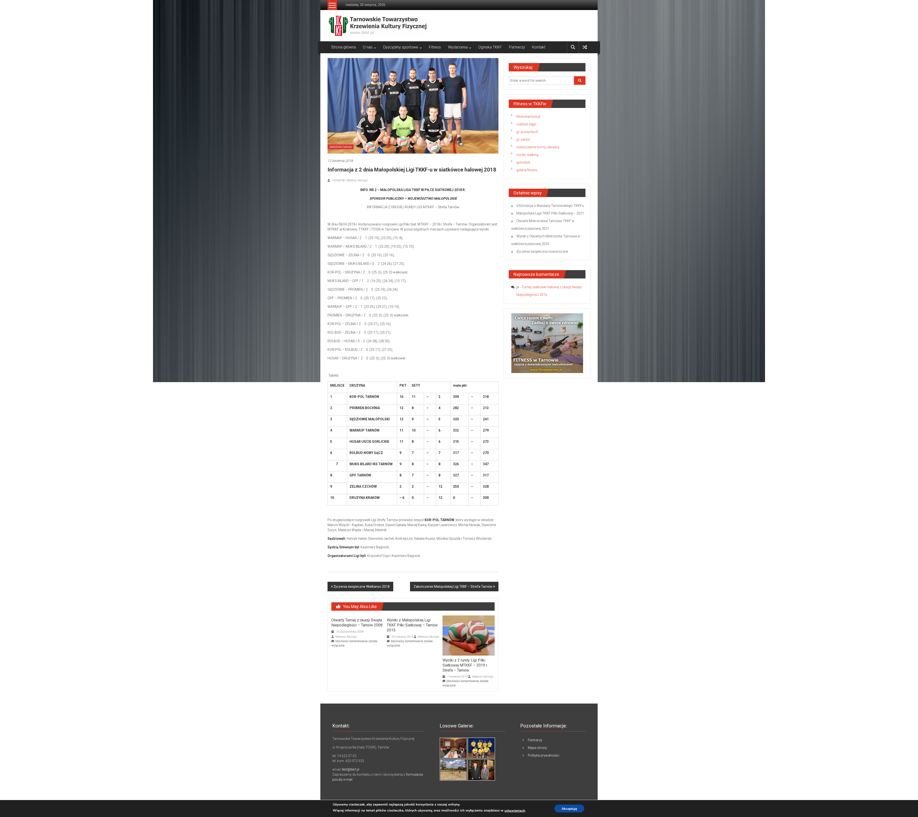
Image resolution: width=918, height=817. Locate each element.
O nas (367, 47)
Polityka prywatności (543, 755)
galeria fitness (526, 170)
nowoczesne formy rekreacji (537, 147)
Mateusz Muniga (345, 636)
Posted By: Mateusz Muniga (349, 180)
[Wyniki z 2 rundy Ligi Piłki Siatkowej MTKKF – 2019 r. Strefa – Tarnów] (469, 635)
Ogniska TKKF (490, 47)
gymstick (523, 162)
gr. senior (523, 139)
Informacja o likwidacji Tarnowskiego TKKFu (550, 206)
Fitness (435, 47)
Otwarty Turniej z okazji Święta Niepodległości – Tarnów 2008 (356, 622)
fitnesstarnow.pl (528, 116)
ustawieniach (514, 810)
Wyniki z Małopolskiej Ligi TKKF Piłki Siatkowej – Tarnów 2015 (412, 625)
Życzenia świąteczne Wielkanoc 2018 (361, 586)
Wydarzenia (458, 47)
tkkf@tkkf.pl (350, 769)
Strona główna (343, 47)
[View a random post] (585, 47)
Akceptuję (569, 808)
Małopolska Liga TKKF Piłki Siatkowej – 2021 (550, 213)
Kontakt (538, 47)
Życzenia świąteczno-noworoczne (542, 251)
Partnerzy (517, 47)
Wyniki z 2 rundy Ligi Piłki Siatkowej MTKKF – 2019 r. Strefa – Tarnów (465, 665)
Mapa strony (537, 748)
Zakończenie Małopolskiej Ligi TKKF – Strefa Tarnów (453, 586)
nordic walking (527, 155)
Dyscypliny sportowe (400, 47)
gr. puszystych (527, 132)
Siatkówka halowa (340, 147)
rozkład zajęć (526, 124)
